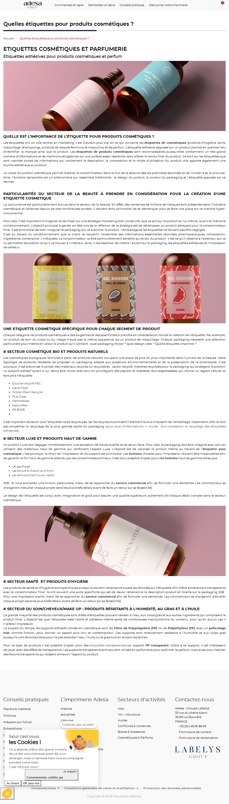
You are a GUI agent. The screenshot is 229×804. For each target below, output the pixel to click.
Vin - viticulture (129, 714)
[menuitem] (70, 5)
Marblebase (21, 401)
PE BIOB (18, 409)
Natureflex (20, 405)
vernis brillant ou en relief (35, 475)
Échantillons (12, 728)
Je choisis (12, 783)
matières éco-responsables (157, 371)
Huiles (122, 720)
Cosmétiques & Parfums (135, 737)
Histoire (66, 708)
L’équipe (67, 720)
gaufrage (23, 466)
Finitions (9, 715)
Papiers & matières (17, 709)
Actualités (68, 714)
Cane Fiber (20, 388)
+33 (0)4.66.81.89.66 (192, 726)
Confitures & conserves (134, 726)
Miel (121, 708)
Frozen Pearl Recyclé (27, 392)
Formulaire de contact (194, 732)
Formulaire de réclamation (198, 738)
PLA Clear (19, 396)
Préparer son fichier (17, 722)
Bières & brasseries (131, 731)
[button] (7, 793)
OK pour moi (31, 783)
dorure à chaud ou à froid (35, 470)
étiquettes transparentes (108, 645)
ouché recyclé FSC (27, 383)
